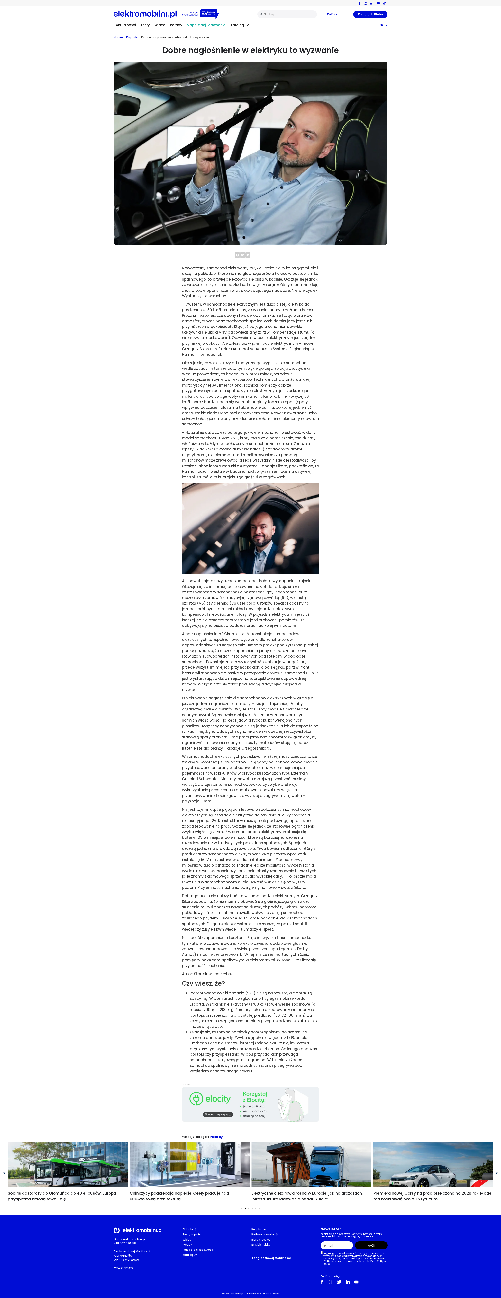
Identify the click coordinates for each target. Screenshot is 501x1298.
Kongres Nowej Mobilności (271, 1258)
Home (118, 37)
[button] (237, 255)
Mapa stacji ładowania (206, 25)
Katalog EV (239, 25)
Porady (176, 25)
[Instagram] (330, 1282)
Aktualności (126, 25)
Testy (145, 25)
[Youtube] (356, 1282)
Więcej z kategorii (195, 1137)
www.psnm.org (123, 1268)
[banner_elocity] (250, 1121)
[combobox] (287, 14)
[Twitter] (339, 1282)
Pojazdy (132, 37)
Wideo (159, 25)
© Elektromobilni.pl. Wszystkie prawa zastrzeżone (250, 1293)
